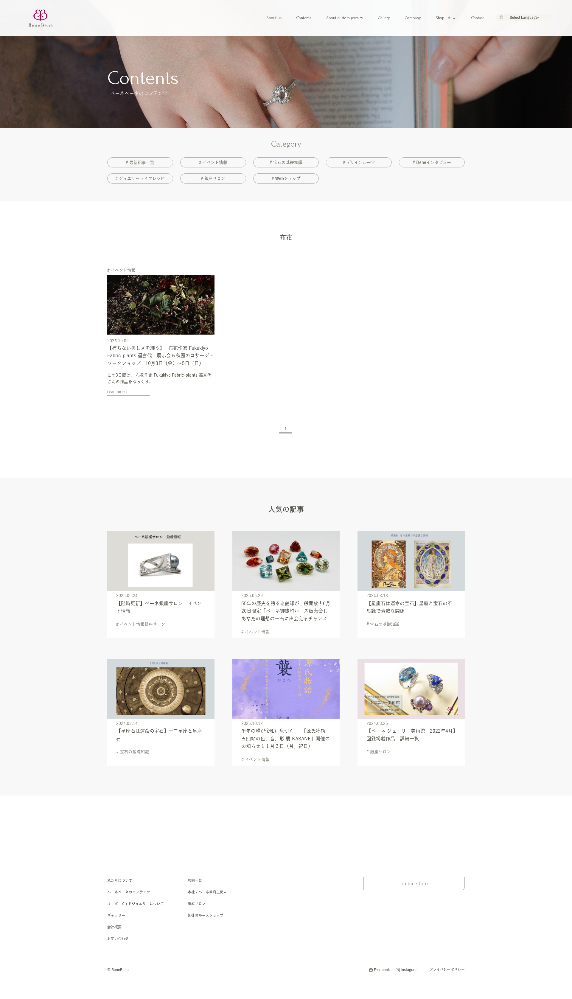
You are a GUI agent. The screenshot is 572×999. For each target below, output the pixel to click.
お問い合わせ (118, 938)
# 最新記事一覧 (140, 162)
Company (413, 17)
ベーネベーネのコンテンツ (128, 892)
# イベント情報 (213, 162)
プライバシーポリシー (447, 969)
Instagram (409, 969)
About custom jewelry (344, 17)
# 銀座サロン (213, 178)
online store (414, 883)
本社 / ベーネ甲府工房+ (207, 892)
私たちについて (119, 880)
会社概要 (114, 927)
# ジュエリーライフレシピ (140, 178)
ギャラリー (116, 915)
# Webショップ (285, 178)
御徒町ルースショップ (205, 915)
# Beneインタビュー (432, 162)
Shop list (443, 17)
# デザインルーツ (359, 162)
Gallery (384, 17)
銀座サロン (197, 903)
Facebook (382, 969)
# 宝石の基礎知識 (286, 162)
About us (274, 17)
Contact (477, 17)
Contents (303, 17)
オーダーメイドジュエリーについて (135, 903)
